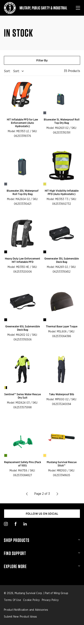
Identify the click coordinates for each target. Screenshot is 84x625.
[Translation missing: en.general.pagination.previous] (26, 493)
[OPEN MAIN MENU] (78, 8)
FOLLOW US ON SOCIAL (42, 513)
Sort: (16, 71)
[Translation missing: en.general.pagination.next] (57, 493)
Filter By (42, 60)
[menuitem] (42, 540)
